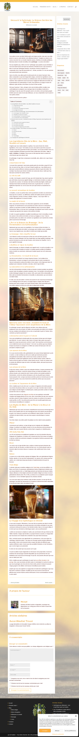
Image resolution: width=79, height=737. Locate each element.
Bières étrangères (15, 712)
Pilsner (15, 129)
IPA (67, 77)
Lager (59, 80)
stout (67, 90)
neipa (63, 80)
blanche (67, 73)
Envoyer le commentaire (20, 690)
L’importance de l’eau (18, 105)
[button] (76, 716)
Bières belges (14, 709)
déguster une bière (29, 394)
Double (59, 77)
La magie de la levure (18, 110)
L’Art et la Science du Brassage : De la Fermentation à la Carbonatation (27, 111)
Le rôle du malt (17, 107)
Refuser (57, 730)
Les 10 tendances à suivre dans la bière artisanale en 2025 (63, 36)
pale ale (67, 80)
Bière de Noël (61, 70)
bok (66, 75)
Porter (62, 82)
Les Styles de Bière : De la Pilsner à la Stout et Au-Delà (23, 128)
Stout (15, 132)
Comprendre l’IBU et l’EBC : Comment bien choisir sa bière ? (63, 50)
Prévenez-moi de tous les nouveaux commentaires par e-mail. (27, 683)
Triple (59, 92)
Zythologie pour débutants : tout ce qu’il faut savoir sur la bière (63, 30)
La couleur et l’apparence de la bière (21, 126)
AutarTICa (37, 735)
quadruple (60, 85)
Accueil (35, 7)
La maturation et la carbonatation (21, 117)
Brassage (13, 717)
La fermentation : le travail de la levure (22, 116)
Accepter (44, 730)
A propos (62, 7)
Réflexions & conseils (31, 25)
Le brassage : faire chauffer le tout (21, 113)
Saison (15, 134)
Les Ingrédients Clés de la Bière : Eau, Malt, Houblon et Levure (25, 104)
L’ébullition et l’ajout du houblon (20, 114)
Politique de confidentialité (58, 734)
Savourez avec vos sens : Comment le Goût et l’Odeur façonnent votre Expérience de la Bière (31, 119)
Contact (70, 7)
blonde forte (60, 75)
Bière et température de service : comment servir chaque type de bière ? (63, 56)
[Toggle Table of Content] (50, 101)
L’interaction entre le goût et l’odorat (21, 122)
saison (59, 90)
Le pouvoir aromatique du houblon (21, 108)
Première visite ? (45, 7)
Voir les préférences (70, 730)
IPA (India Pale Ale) (17, 131)
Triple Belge (16, 135)
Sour (63, 90)
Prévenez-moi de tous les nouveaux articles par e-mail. (25, 686)
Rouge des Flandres (62, 87)
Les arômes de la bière (18, 125)
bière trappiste (61, 73)
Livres (12, 719)
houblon (20, 78)
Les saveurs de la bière (18, 123)
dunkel (63, 77)
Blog (54, 7)
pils (58, 82)
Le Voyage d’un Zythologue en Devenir (20, 137)
